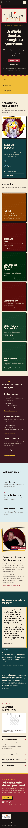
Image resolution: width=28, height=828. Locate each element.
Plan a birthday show (10, 410)
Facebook (4, 825)
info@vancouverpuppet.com (9, 822)
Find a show (14, 64)
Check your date (14, 60)
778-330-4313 (7, 802)
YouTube (15, 825)
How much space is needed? (10, 739)
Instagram (9, 825)
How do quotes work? (8, 765)
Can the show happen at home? (11, 754)
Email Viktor (7, 797)
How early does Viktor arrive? (11, 760)
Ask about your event (10, 433)
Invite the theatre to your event (12, 585)
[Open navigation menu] (24, 2)
